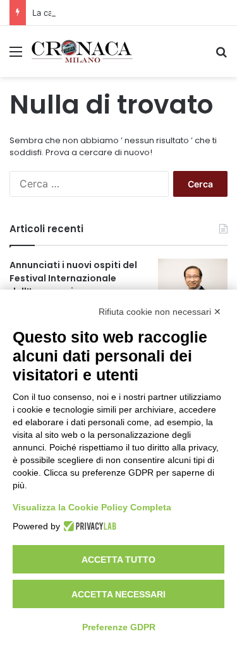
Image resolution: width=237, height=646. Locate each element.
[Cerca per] (221, 56)
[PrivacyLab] (88, 526)
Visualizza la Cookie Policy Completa (92, 507)
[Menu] (15, 56)
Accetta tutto (118, 560)
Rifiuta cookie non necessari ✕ (160, 312)
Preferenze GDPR (118, 627)
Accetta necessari (118, 594)
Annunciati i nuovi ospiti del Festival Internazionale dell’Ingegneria (73, 278)
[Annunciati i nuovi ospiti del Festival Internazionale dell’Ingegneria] (193, 282)
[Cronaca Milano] (82, 51)
